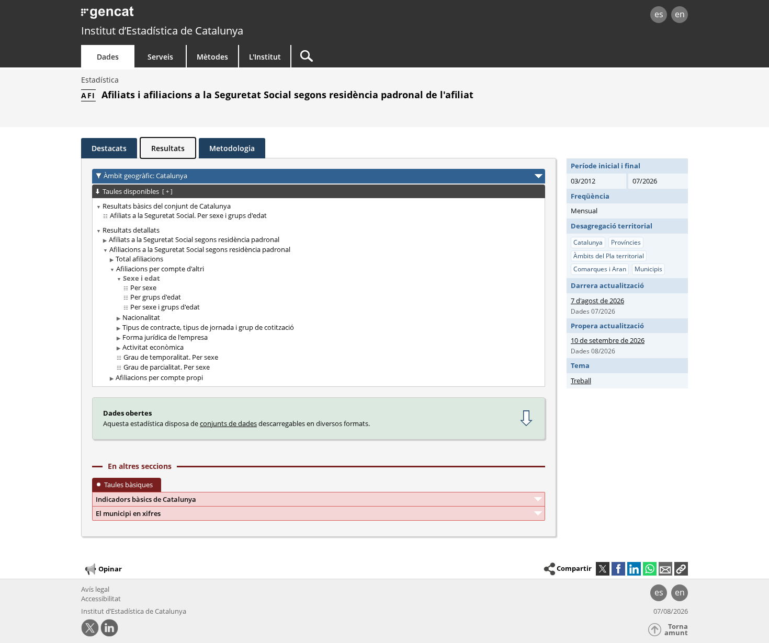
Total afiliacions (139, 258)
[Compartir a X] (602, 569)
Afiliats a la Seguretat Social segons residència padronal (194, 239)
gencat (202, 15)
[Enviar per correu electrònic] (665, 569)
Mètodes (212, 57)
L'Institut (265, 57)
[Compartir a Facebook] (618, 569)
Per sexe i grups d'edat (165, 307)
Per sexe (143, 287)
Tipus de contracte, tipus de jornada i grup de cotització (208, 327)
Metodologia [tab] (232, 148)
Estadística (100, 80)
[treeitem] (316, 211)
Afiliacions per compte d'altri (160, 268)
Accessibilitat (101, 598)
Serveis (160, 57)
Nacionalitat (141, 317)
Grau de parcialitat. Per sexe (166, 367)
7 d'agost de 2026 (597, 300)
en (680, 14)
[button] (681, 569)
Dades (108, 57)
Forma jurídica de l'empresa (165, 337)
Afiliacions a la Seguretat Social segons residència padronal (199, 249)
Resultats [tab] (168, 148)
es (658, 14)
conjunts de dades (228, 423)
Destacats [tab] (109, 148)
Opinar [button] (110, 568)
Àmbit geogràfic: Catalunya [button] (145, 175)
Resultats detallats (131, 230)
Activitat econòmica (153, 347)
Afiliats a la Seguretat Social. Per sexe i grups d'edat (188, 215)
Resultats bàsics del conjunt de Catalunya (167, 206)
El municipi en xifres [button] (128, 513)
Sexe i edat (141, 278)
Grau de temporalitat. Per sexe (170, 357)
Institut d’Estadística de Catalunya (162, 31)
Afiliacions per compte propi (159, 377)
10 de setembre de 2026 (607, 340)
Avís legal (95, 589)
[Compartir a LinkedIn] (634, 569)
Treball (581, 380)
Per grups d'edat (155, 297)
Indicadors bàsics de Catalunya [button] (146, 499)
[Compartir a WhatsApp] (650, 569)
